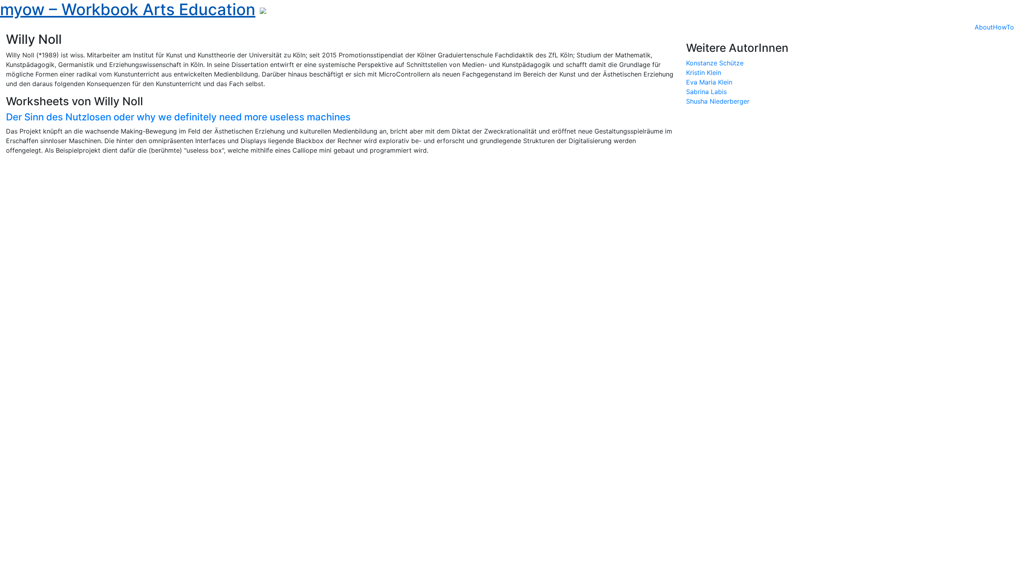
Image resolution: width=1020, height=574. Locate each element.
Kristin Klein (703, 73)
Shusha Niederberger (717, 101)
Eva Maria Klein (709, 82)
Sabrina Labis (706, 92)
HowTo (1003, 27)
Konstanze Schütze (714, 63)
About (984, 27)
